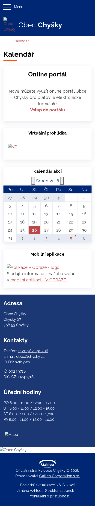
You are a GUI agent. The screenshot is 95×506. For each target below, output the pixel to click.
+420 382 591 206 (33, 351)
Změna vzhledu (30, 490)
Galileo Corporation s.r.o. (59, 476)
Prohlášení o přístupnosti (49, 496)
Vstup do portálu (47, 109)
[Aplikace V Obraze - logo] (33, 266)
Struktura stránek (59, 490)
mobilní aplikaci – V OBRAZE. (38, 279)
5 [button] (71, 238)
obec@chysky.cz (30, 356)
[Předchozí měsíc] (33, 181)
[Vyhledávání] (89, 7)
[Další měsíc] (62, 181)
